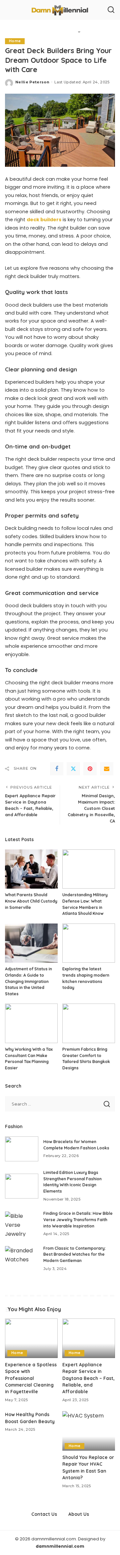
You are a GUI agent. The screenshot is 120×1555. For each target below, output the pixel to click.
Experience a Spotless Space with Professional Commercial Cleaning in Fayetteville (31, 1378)
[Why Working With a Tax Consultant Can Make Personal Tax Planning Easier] (31, 1023)
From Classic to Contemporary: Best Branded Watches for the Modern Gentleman (74, 1254)
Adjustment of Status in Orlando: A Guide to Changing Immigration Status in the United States (28, 981)
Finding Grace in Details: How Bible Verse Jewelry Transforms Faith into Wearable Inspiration (78, 1219)
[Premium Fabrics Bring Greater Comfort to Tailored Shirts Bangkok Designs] (88, 1023)
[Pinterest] (90, 768)
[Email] (106, 768)
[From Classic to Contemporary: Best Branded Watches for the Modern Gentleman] (21, 1258)
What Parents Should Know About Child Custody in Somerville (31, 901)
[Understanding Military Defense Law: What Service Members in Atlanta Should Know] (88, 869)
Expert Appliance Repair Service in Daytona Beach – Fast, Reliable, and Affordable (88, 1378)
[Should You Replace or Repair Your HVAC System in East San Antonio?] (88, 1431)
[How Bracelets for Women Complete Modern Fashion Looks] (21, 1148)
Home (15, 41)
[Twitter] (73, 768)
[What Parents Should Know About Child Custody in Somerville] (31, 869)
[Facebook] (56, 768)
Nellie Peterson (32, 82)
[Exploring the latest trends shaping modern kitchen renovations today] (88, 943)
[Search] (111, 10)
